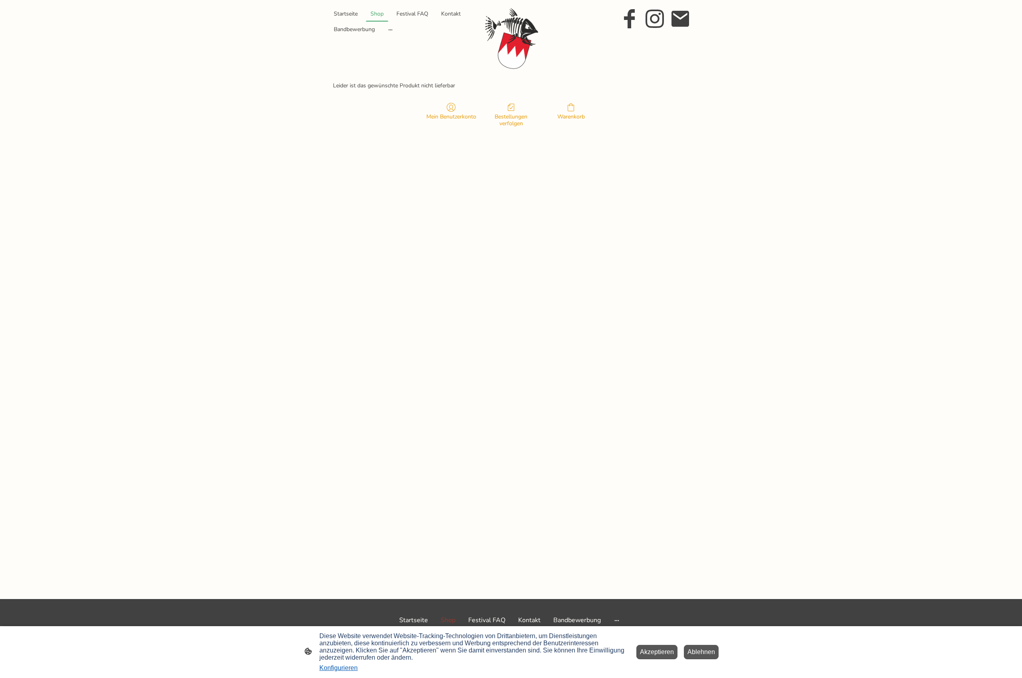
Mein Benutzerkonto (451, 116)
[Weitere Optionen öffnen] (390, 29)
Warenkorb (571, 116)
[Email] (680, 18)
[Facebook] (629, 18)
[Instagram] (654, 18)
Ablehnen (701, 651)
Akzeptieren (657, 651)
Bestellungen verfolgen (511, 120)
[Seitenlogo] (511, 37)
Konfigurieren (338, 667)
